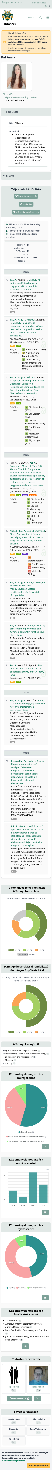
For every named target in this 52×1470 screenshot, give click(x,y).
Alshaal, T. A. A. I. (18, 469)
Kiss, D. (40, 761)
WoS (25, 495)
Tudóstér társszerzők (27, 196)
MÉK (11, 94)
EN (46, 6)
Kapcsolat (17, 2)
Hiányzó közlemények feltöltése (24, 230)
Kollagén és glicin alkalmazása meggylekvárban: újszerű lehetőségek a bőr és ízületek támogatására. (27, 589)
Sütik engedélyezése (38, 1465)
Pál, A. (13, 279)
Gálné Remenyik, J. (36, 530)
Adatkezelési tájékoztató (13, 1460)
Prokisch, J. (15, 466)
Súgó (6, 2)
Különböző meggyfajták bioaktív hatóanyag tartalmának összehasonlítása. (27, 706)
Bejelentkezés (39, 2)
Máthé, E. (31, 319)
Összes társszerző (19, 1398)
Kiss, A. (14, 761)
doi (12, 346)
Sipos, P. (33, 279)
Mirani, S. (26, 466)
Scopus (32, 495)
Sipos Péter (14, 1387)
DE (4, 94)
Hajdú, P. (31, 761)
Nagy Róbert (38, 1387)
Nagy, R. (22, 319)
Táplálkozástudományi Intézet (21, 97)
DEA (12, 312)
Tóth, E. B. (37, 466)
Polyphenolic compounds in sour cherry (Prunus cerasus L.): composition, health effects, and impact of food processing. (27, 329)
